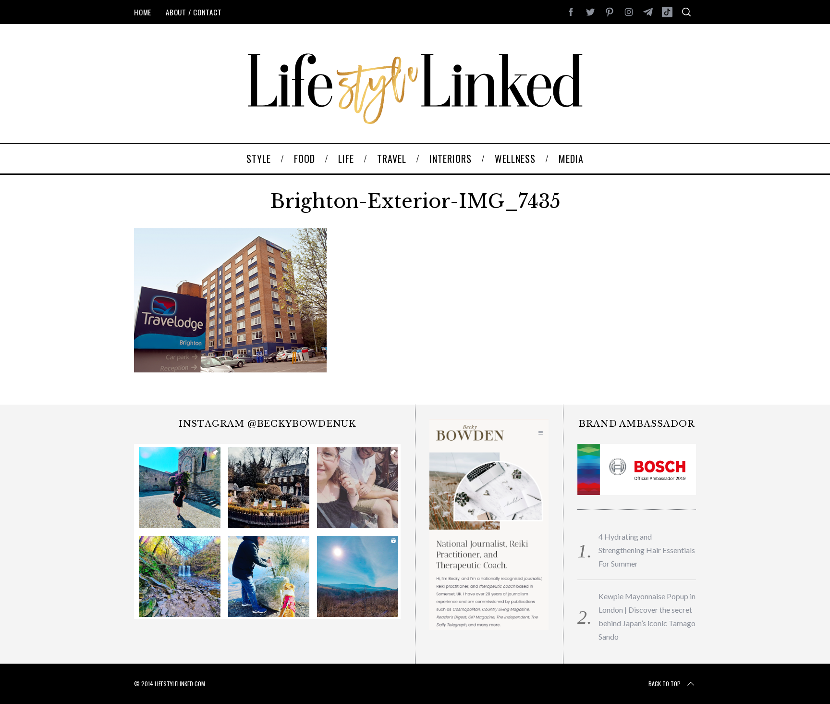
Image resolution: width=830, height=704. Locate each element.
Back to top (664, 683)
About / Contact (193, 12)
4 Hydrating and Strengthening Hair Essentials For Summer (646, 550)
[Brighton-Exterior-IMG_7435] (230, 369)
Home (142, 12)
